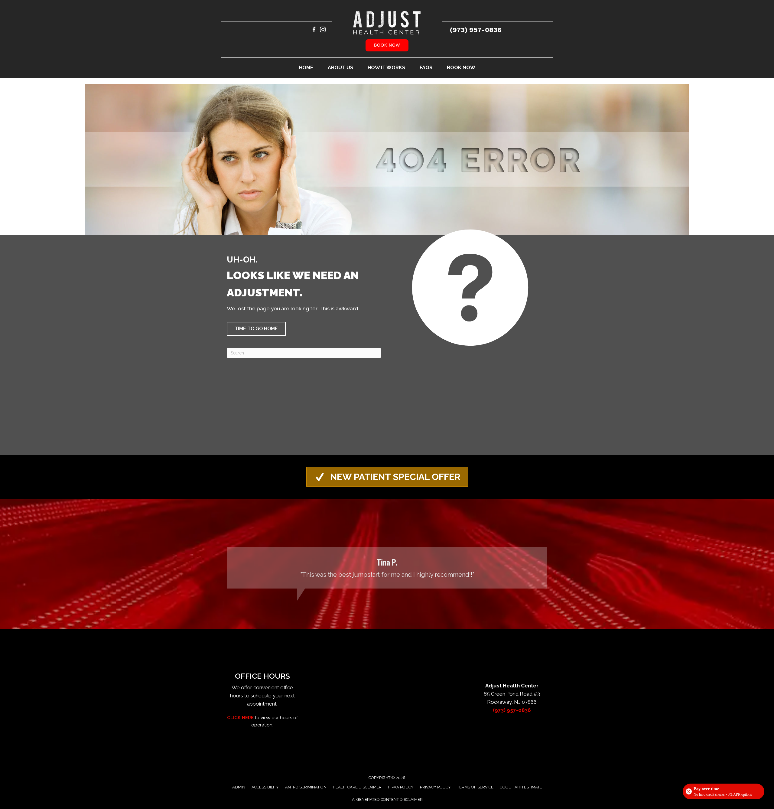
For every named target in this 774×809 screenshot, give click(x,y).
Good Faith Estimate (521, 787)
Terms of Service (475, 787)
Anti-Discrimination (306, 787)
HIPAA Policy (401, 787)
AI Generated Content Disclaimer (387, 799)
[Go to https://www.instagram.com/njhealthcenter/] (323, 30)
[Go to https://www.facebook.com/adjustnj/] (314, 30)
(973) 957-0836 (476, 30)
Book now (387, 45)
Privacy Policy (435, 787)
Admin (238, 787)
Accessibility (265, 787)
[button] (256, 329)
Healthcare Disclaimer (357, 787)
